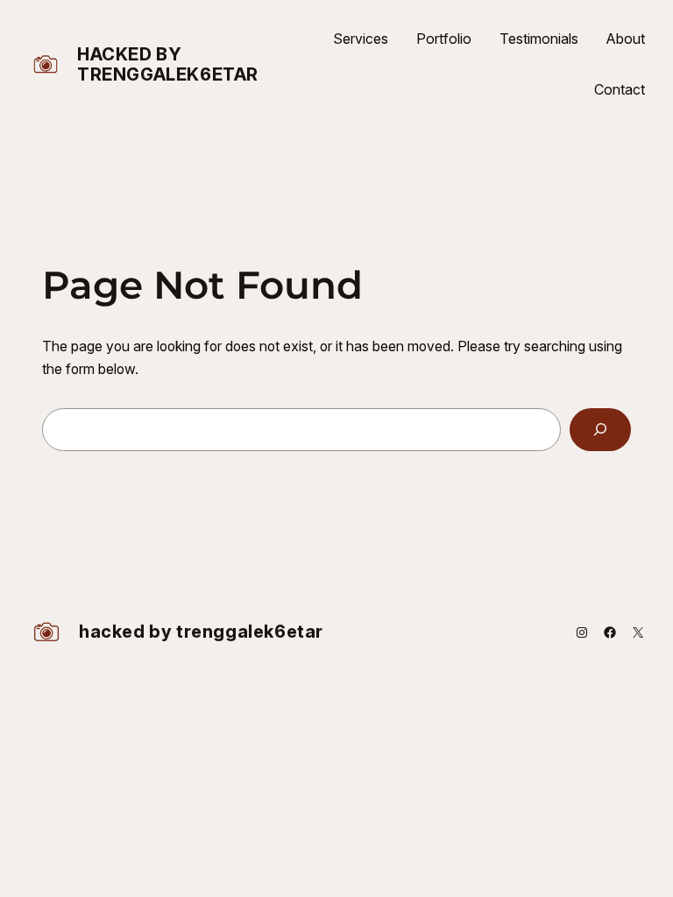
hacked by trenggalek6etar (168, 64)
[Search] (600, 429)
